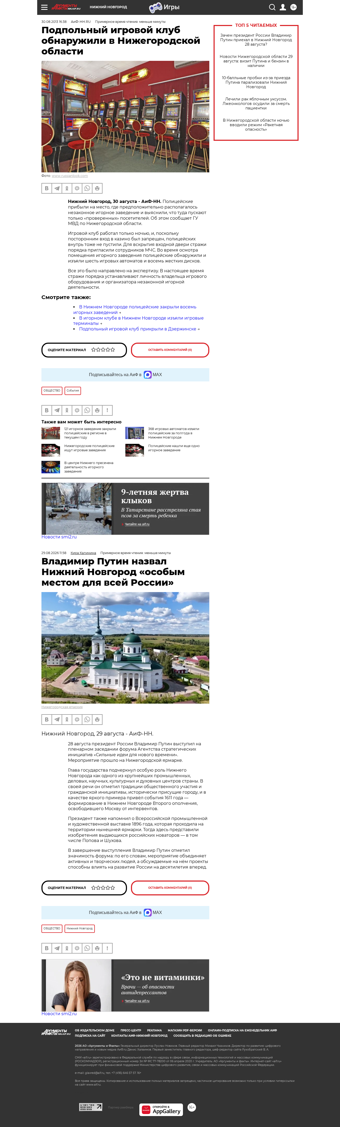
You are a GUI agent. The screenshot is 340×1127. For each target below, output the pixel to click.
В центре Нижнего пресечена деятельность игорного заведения (88, 467)
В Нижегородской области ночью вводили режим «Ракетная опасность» (256, 125)
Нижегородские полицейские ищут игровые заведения (89, 448)
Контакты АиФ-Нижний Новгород (139, 1035)
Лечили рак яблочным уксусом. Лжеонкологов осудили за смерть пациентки (256, 103)
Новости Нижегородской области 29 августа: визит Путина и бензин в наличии (256, 61)
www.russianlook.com (70, 176)
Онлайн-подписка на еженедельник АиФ (242, 1030)
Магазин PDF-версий (185, 1030)
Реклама (154, 1030)
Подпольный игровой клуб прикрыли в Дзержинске (137, 328)
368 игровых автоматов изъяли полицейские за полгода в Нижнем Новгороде (173, 433)
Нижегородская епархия (62, 707)
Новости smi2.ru (59, 536)
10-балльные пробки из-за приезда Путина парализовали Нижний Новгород (256, 82)
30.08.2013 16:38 (54, 22)
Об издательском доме (94, 1030)
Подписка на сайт (90, 1035)
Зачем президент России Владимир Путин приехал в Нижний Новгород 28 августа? (256, 40)
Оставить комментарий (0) (170, 350)
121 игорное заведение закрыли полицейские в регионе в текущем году (90, 433)
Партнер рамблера (120, 1107)
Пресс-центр (131, 1030)
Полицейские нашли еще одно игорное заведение (174, 448)
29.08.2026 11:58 (53, 553)
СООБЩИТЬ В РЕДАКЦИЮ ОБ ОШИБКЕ (202, 1035)
